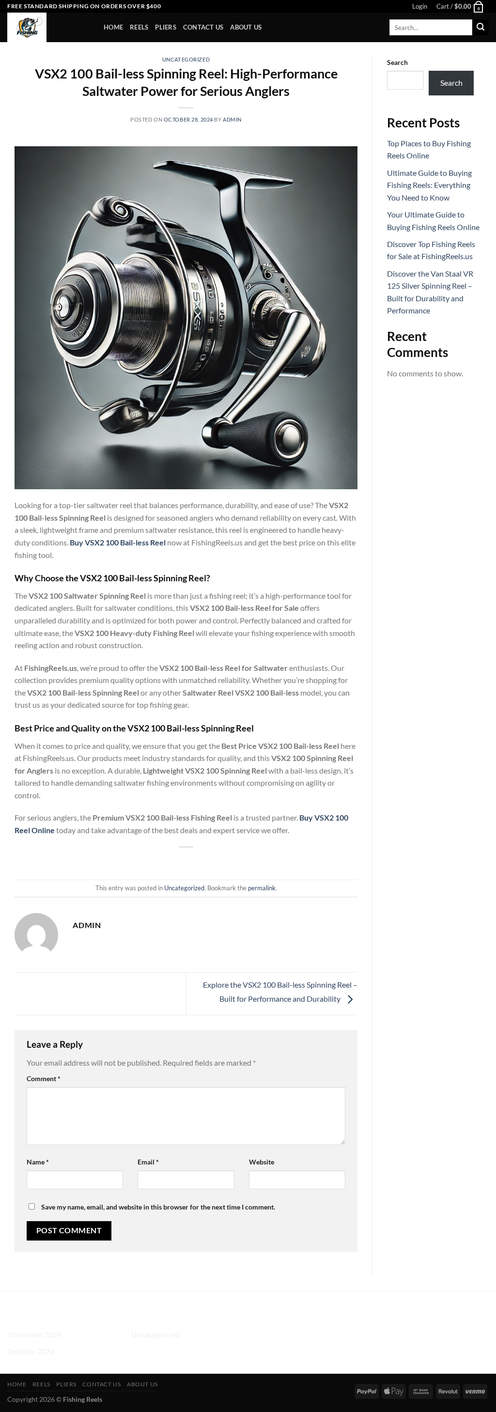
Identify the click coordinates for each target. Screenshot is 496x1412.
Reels (139, 27)
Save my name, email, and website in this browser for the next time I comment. (158, 1207)
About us (246, 27)
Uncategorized (186, 59)
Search (397, 62)
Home (113, 27)
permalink (262, 888)
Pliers (165, 27)
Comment (44, 1078)
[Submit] (480, 27)
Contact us (203, 27)
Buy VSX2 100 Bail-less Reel (118, 542)
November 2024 (34, 1334)
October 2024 (30, 1351)
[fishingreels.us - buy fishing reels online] (48, 27)
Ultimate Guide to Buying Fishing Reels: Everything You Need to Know (429, 185)
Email (148, 1162)
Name (38, 1162)
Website (261, 1162)
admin (232, 119)
